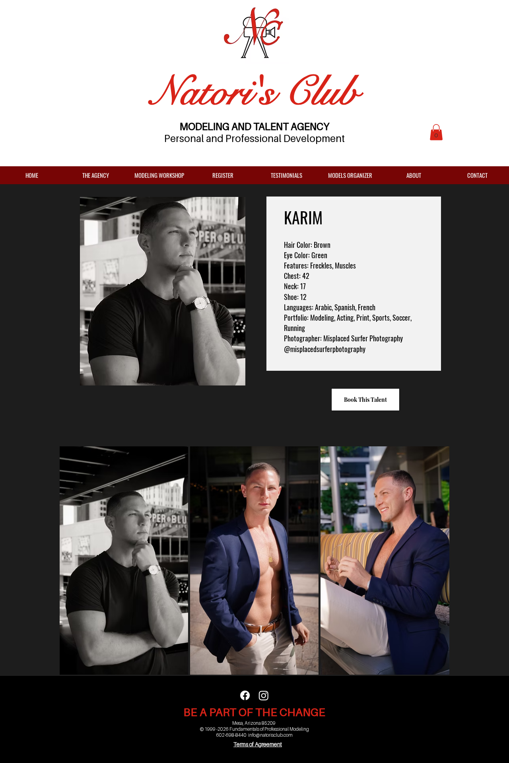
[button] (436, 132)
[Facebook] (245, 695)
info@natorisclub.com (270, 735)
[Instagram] (263, 695)
